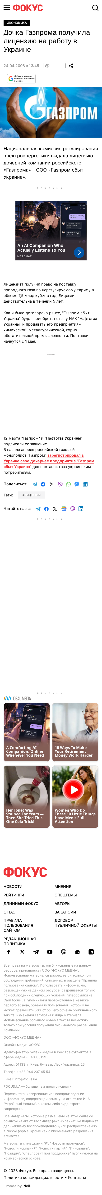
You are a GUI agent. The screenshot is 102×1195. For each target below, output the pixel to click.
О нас (9, 912)
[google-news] (77, 952)
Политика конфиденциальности (34, 1177)
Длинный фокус (21, 903)
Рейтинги (14, 895)
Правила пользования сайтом (18, 925)
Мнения (63, 886)
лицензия (32, 495)
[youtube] (50, 952)
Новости (13, 886)
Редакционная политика (20, 941)
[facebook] (8, 952)
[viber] (63, 952)
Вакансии (65, 912)
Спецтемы (66, 895)
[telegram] (36, 952)
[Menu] (7, 8)
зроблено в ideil (19, 1186)
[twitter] (22, 952)
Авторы (62, 903)
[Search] (95, 8)
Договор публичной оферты (76, 923)
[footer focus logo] (25, 872)
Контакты (77, 1177)
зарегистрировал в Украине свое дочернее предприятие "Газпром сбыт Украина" (49, 461)
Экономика (17, 23)
